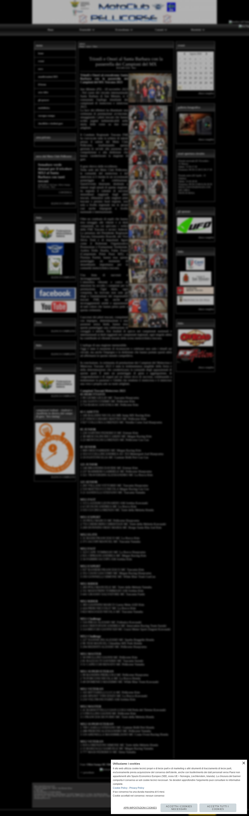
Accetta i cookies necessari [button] (179, 808)
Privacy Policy (136, 788)
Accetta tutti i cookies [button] (218, 808)
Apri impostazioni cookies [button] (140, 807)
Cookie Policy (120, 788)
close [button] (243, 763)
